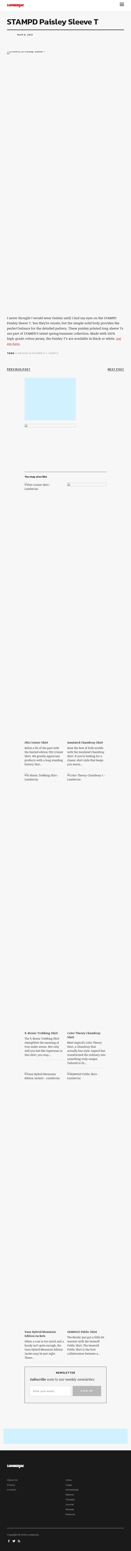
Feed (19, 1540)
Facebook (9, 1540)
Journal (70, 1504)
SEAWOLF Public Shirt (82, 1332)
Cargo (69, 1485)
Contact (11, 1489)
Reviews (70, 1509)
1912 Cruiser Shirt (36, 742)
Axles (69, 1480)
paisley (23, 353)
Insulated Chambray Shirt (85, 742)
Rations (70, 1494)
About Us (12, 1480)
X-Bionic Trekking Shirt (41, 1033)
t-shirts (51, 353)
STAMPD (37, 353)
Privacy (11, 1485)
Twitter (14, 1540)
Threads (70, 1499)
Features (70, 1514)
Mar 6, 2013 (25, 35)
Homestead (72, 1489)
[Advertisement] (50, 399)
